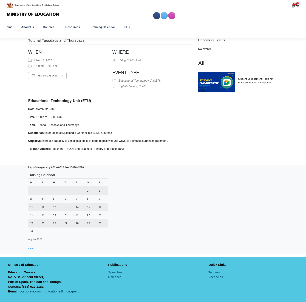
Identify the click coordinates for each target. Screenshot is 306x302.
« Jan (31, 248)
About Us (27, 27)
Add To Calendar (48, 75)
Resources (72, 27)
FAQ (127, 27)
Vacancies (215, 277)
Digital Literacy (127, 86)
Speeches (115, 272)
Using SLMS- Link (129, 60)
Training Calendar (103, 27)
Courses (48, 27)
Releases (114, 277)
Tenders (214, 272)
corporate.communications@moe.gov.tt (49, 291)
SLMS (142, 86)
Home (8, 27)
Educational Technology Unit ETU (139, 80)
